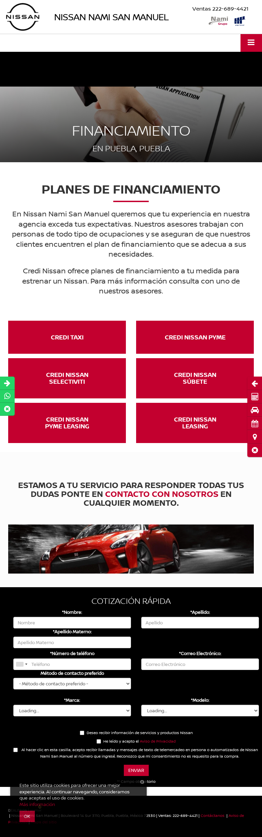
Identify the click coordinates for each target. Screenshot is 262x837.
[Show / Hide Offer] (125, 69)
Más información (37, 804)
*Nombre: (72, 612)
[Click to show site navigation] (251, 42)
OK (27, 816)
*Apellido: (200, 612)
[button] (254, 450)
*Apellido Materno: (72, 631)
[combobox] (21, 664)
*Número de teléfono (72, 653)
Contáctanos (212, 815)
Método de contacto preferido (72, 673)
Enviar (136, 770)
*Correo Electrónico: (200, 653)
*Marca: (72, 700)
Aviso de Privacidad (158, 741)
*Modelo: (200, 700)
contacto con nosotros (161, 493)
